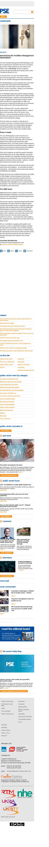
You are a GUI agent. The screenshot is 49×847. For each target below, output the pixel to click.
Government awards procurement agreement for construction (16, 319)
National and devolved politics (9, 387)
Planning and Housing (7, 402)
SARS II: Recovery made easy (10, 338)
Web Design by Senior (8, 817)
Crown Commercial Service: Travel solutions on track (15, 344)
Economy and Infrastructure (9, 379)
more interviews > (7, 576)
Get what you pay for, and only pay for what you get (16, 351)
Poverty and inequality (7, 404)
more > (21, 472)
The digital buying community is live (11, 340)
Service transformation (7, 399)
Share (20, 251)
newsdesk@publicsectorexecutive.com (19, 771)
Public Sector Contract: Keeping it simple (13, 348)
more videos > (5, 431)
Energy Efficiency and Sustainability (11, 390)
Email (12, 251)
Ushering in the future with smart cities (12, 326)
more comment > (6, 553)
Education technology (7, 323)
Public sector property (7, 407)
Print (4, 251)
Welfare (2, 413)
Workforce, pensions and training (10, 382)
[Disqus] (17, 283)
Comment (29, 251)
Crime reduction (5, 419)
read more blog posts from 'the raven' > (14, 691)
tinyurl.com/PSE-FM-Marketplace (12, 244)
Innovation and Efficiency (8, 393)
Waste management (6, 410)
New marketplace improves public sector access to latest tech (16, 334)
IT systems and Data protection (10, 396)
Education (3, 416)
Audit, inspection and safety (9, 384)
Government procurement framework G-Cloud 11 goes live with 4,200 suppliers (16, 329)
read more (3, 490)
